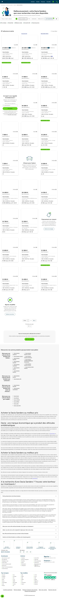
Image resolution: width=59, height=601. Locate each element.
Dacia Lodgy (16, 403)
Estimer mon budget (49, 228)
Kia (13, 577)
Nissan (3, 585)
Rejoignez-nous (5, 561)
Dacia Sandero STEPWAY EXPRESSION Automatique (28, 360)
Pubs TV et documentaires (7, 567)
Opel (3, 579)
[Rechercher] (16, 19)
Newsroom (4, 565)
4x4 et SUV (36, 557)
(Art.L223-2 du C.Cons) (11, 114)
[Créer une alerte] (2, 596)
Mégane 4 (36, 580)
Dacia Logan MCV (17, 405)
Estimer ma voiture (10, 314)
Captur (22, 584)
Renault (3, 574)
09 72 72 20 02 (5, 552)
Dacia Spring (34, 478)
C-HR (35, 574)
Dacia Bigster (16, 397)
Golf (35, 577)
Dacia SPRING (16, 401)
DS (13, 585)
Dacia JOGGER (17, 399)
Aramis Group (5, 568)
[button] (26, 18)
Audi (3, 584)
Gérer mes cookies (43, 589)
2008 (22, 576)
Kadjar (35, 579)
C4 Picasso (23, 582)
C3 (21, 580)
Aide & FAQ (4, 562)
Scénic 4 (36, 582)
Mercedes (15, 582)
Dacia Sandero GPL (17, 379)
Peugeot (3, 576)
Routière (23, 561)
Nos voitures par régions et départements (37, 565)
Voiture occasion (9, 5)
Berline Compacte (25, 559)
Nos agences (4, 559)
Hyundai (14, 576)
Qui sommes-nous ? (6, 557)
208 (22, 574)
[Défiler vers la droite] (43, 19)
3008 (22, 579)
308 (22, 577)
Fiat (14, 574)
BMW (14, 580)
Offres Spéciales (37, 561)
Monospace (23, 564)
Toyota (14, 584)
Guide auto (36, 562)
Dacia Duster (16, 396)
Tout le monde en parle (6, 564)
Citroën (3, 577)
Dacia (3, 580)
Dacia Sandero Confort (18, 356)
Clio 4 (35, 576)
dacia (15, 5)
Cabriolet (36, 559)
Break (22, 562)
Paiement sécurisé (52, 589)
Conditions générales (7, 589)
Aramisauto (3, 5)
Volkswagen (4, 582)
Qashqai (36, 584)
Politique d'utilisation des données (29, 589)
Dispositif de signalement (30, 591)
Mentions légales (17, 589)
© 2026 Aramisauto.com (29, 595)
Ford (14, 579)
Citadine (23, 557)
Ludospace (23, 565)
